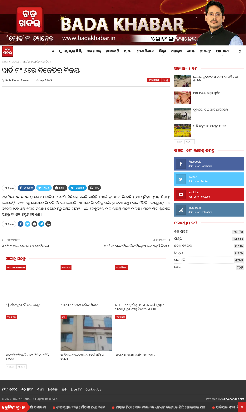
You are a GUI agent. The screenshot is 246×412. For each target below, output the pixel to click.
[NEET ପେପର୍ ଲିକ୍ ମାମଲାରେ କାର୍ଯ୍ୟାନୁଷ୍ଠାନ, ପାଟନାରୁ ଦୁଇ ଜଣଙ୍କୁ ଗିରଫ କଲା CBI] (140, 283)
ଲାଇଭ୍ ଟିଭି (73, 52)
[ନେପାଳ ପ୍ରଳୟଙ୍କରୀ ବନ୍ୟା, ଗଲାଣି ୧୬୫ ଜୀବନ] (182, 81)
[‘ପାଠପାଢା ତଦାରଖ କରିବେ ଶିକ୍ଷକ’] (86, 283)
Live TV (76, 389)
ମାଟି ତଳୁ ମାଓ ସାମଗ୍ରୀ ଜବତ (209, 126)
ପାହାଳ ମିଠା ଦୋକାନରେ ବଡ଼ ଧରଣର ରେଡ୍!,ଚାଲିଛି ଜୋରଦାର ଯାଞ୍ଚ (150, 407)
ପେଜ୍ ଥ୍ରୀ (205, 52)
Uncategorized (16, 267)
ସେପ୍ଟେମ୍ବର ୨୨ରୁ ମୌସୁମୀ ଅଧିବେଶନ (70, 407)
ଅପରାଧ (177, 52)
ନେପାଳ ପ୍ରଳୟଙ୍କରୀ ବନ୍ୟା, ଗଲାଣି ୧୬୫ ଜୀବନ (215, 78)
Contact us (93, 389)
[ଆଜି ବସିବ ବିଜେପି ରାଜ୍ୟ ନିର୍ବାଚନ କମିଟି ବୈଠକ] (31, 332)
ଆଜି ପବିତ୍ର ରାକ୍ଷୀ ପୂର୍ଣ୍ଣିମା (207, 93)
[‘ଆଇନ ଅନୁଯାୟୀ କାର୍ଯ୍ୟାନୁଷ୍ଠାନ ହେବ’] (140, 332)
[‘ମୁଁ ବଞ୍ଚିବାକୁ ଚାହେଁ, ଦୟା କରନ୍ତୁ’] (31, 283)
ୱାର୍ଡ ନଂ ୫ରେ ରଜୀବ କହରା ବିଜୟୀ (25, 245)
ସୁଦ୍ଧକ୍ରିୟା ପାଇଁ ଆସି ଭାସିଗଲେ (210, 109)
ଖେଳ (191, 52)
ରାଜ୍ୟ (128, 52)
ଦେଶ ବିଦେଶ (145, 52)
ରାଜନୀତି (112, 52)
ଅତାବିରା (154, 80)
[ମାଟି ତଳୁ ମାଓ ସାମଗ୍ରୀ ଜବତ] (182, 130)
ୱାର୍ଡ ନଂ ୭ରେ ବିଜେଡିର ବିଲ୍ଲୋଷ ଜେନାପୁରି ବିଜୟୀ (137, 245)
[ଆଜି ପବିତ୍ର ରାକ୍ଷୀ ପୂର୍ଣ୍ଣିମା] (182, 97)
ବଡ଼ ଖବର (93, 52)
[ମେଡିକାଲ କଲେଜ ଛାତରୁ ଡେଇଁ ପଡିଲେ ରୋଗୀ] (86, 332)
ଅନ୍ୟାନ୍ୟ (222, 52)
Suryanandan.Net (233, 398)
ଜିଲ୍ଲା (162, 52)
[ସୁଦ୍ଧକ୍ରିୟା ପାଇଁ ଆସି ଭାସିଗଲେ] (182, 114)
